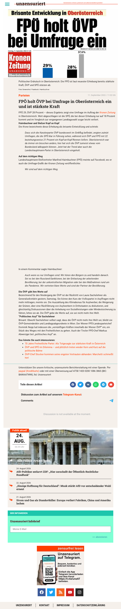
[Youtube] (70, 592)
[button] (7, 4)
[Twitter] (51, 592)
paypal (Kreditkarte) (29, 371)
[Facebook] (42, 592)
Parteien (24, 95)
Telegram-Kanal (72, 394)
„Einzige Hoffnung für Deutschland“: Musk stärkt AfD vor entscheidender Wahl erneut (63, 487)
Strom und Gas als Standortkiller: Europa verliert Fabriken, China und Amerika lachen (63, 502)
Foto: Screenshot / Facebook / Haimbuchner (34, 89)
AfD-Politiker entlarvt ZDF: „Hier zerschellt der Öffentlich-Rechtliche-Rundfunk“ (57, 473)
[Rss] (60, 592)
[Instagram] (79, 592)
